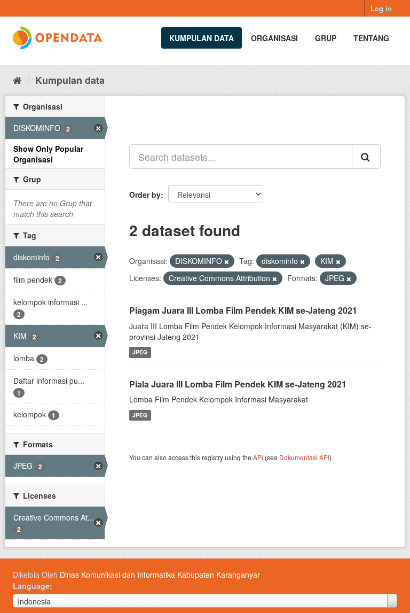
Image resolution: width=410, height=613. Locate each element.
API (258, 457)
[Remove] (226, 261)
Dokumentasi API (304, 457)
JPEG (139, 352)
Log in (381, 8)
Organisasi (274, 38)
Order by (145, 194)
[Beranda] (17, 80)
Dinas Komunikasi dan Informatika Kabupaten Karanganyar (160, 574)
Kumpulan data (201, 38)
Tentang (371, 38)
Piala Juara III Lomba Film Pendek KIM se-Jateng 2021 (237, 384)
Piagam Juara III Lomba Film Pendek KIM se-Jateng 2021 (243, 310)
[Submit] (366, 156)
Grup (325, 38)
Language (31, 585)
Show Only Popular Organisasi (48, 154)
